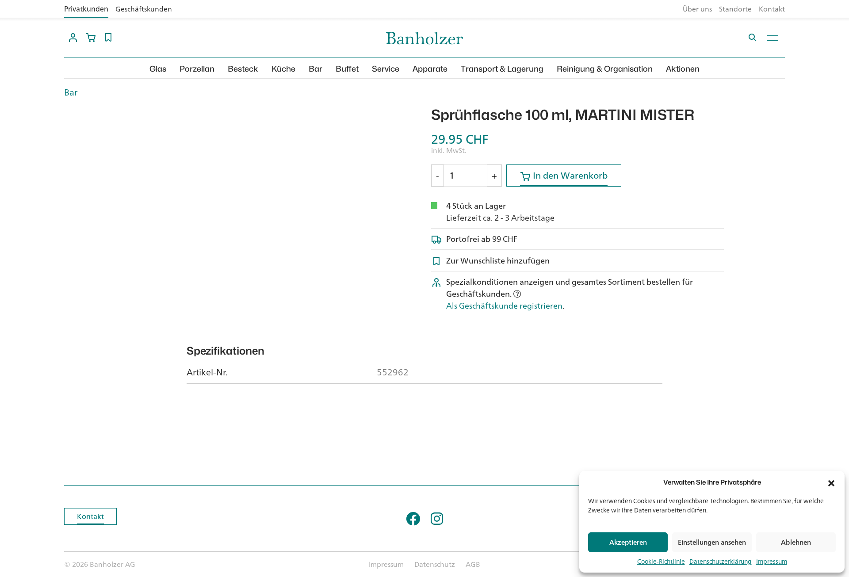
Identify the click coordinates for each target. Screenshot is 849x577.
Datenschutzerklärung (720, 561)
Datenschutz (434, 564)
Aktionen (683, 68)
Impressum (771, 561)
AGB (473, 564)
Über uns (697, 9)
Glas (157, 68)
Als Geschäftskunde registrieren (504, 305)
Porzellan (197, 68)
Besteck (243, 68)
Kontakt (772, 9)
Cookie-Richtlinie (661, 561)
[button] (831, 482)
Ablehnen (796, 542)
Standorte (735, 9)
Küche (283, 68)
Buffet (347, 68)
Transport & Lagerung (502, 68)
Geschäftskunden (143, 9)
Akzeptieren (628, 542)
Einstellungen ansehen (712, 542)
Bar (315, 68)
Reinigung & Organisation (605, 68)
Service (385, 68)
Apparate (430, 68)
